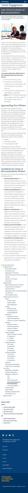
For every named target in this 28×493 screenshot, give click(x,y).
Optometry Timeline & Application (16, 320)
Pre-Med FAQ (9, 293)
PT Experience (11, 336)
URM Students (9, 389)
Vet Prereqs (10, 354)
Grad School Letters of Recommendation (16, 275)
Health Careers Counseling (12, 366)
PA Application (11, 350)
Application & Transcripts (12, 273)
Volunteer (7, 362)
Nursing (7, 306)
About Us (5, 446)
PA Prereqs (10, 344)
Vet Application (11, 360)
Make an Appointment (9, 418)
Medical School (7, 283)
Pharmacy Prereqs (12, 324)
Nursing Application (12, 312)
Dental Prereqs (11, 300)
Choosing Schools (10, 271)
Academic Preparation (6, 18)
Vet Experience (11, 356)
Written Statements (12, 380)
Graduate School (7, 267)
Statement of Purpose (11, 279)
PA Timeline (10, 348)
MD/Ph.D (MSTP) (10, 289)
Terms (4, 458)
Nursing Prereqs (11, 308)
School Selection (9, 387)
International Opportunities (12, 364)
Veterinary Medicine (10, 352)
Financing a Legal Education (12, 391)
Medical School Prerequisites (13, 287)
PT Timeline (10, 338)
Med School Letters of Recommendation (16, 291)
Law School (20, 16)
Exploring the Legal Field (11, 370)
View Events (7, 422)
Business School (7, 395)
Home (2, 16)
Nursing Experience (12, 310)
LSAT (8, 378)
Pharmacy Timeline (12, 328)
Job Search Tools (8, 411)
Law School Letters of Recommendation (13, 382)
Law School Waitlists (12, 385)
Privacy (4, 461)
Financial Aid (8, 281)
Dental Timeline (11, 302)
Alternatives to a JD (10, 393)
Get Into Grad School (10, 16)
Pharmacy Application (13, 330)
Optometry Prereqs (12, 316)
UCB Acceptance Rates (11, 295)
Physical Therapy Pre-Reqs (14, 334)
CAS (8, 376)
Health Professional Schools (10, 297)
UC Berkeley (5, 1)
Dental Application (12, 304)
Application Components (11, 374)
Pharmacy (7, 322)
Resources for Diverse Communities (13, 413)
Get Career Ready (8, 409)
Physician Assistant (10, 342)
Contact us (5, 450)
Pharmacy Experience (13, 326)
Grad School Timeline (10, 269)
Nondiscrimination (7, 468)
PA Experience (11, 346)
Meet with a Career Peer (10, 420)
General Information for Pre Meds (14, 285)
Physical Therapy (9, 332)
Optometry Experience (13, 318)
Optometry (8, 314)
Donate (5, 454)
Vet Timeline (10, 358)
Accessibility (6, 465)
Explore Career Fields (9, 407)
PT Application (11, 340)
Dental (7, 298)
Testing (7, 277)
